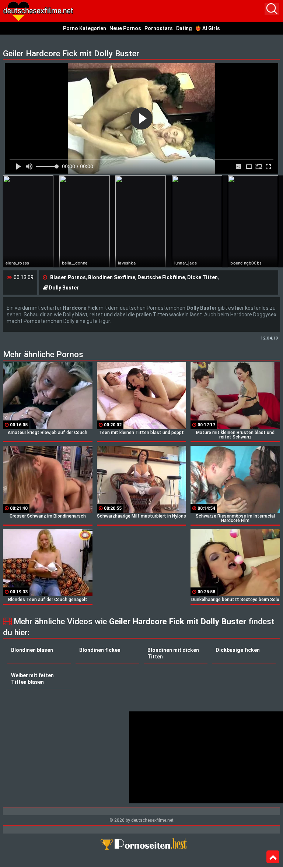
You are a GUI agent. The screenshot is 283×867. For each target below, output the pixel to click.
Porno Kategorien (84, 28)
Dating (184, 28)
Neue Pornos (125, 28)
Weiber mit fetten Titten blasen (32, 678)
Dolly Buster (64, 288)
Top (272, 857)
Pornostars (158, 28)
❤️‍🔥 (207, 28)
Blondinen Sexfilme (111, 277)
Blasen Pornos (68, 277)
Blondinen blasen (32, 650)
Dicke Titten (202, 277)
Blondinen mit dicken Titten (173, 653)
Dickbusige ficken (238, 650)
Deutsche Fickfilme (161, 277)
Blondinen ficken (99, 650)
